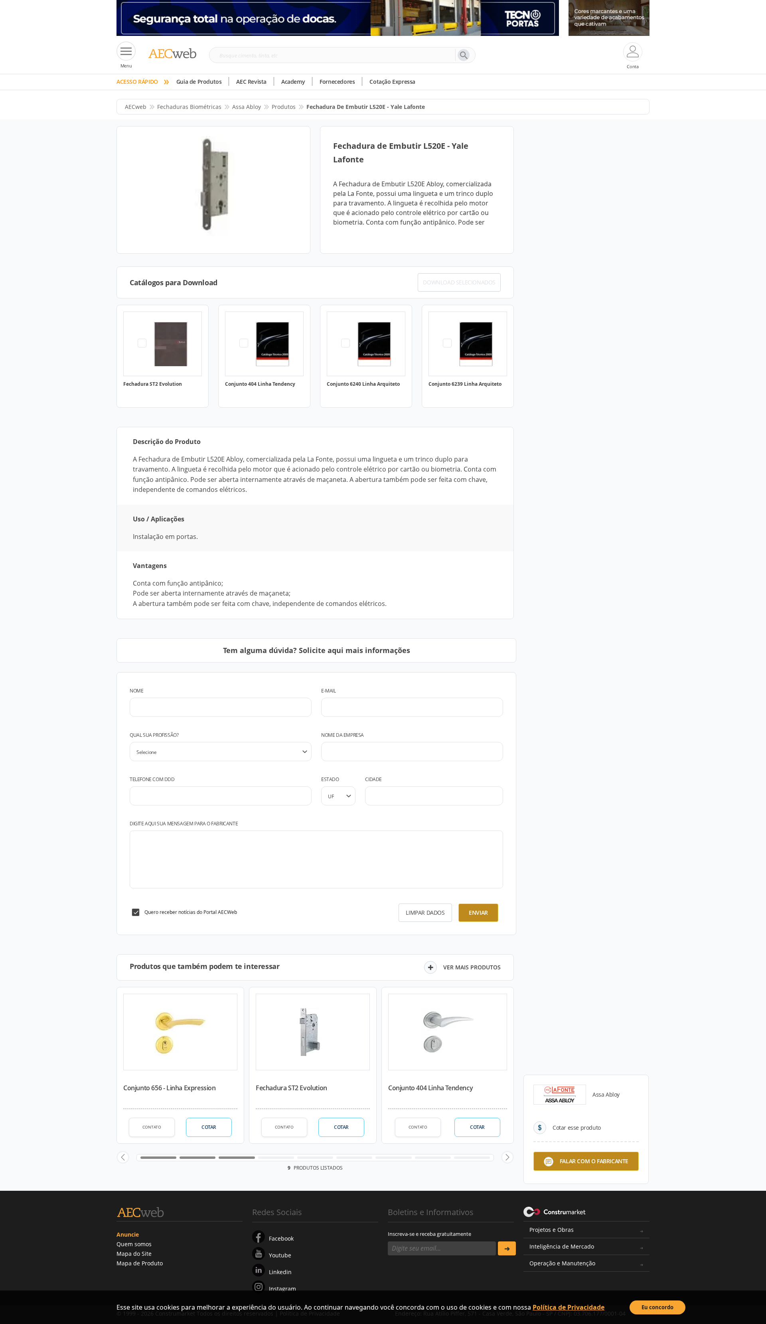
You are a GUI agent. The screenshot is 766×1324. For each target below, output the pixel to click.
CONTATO (151, 1127)
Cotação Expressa (392, 81)
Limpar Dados (425, 912)
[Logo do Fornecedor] (560, 1095)
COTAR (208, 1127)
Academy (293, 81)
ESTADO (330, 779)
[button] (122, 1157)
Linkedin (280, 1272)
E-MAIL (328, 690)
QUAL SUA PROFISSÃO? (154, 735)
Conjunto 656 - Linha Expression (169, 1087)
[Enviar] (507, 1248)
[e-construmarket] (554, 1211)
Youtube (280, 1255)
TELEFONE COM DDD (152, 779)
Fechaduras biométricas (189, 106)
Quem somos (134, 1244)
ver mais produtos (472, 967)
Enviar (478, 912)
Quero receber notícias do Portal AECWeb (190, 912)
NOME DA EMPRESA (342, 735)
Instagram (282, 1288)
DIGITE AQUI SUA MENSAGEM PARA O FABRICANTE (184, 823)
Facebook (281, 1238)
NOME (136, 690)
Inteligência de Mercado (561, 1246)
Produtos (284, 106)
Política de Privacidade (568, 1307)
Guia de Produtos (199, 81)
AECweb (135, 106)
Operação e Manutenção (562, 1263)
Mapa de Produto (139, 1263)
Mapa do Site (134, 1253)
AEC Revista (251, 81)
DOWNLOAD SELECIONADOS (459, 282)
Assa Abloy (246, 106)
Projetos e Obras (551, 1229)
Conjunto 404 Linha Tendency (430, 1087)
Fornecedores (337, 81)
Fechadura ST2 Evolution (291, 1087)
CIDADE (373, 779)
